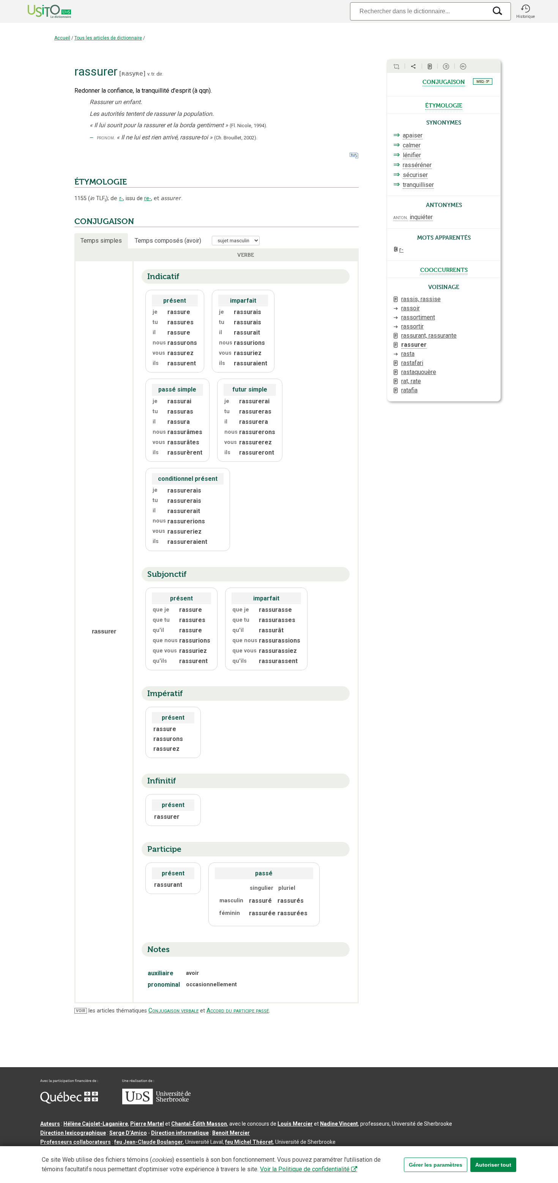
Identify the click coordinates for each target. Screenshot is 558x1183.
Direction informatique (180, 1133)
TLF (98, 198)
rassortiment (418, 317)
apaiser (412, 135)
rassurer (414, 344)
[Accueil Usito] (41, 11)
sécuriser (415, 174)
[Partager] (413, 66)
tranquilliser (418, 184)
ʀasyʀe (132, 73)
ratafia (409, 390)
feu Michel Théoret (249, 1142)
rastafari (412, 362)
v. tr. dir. (155, 74)
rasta (408, 353)
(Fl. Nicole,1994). (248, 125)
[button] (525, 11)
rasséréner (417, 165)
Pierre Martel (147, 1124)
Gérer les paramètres (435, 1165)
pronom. (106, 137)
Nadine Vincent (339, 1124)
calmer (412, 145)
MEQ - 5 (482, 81)
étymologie (443, 104)
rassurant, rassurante (429, 335)
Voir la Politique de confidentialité (305, 1169)
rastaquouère (418, 372)
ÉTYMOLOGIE (100, 181)
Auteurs (50, 1124)
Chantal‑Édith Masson (199, 1124)
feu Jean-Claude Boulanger (148, 1142)
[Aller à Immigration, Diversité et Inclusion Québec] (69, 1102)
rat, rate (411, 381)
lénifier (412, 155)
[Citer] (396, 66)
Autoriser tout (493, 1165)
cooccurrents (444, 269)
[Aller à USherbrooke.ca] (156, 1102)
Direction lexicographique (73, 1133)
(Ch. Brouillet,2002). (235, 138)
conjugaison (443, 81)
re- (147, 198)
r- (121, 198)
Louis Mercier (295, 1124)
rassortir (412, 326)
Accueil (62, 38)
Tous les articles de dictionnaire (108, 38)
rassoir (410, 308)
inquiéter (421, 217)
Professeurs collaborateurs (75, 1142)
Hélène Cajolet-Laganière (95, 1124)
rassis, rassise (421, 299)
